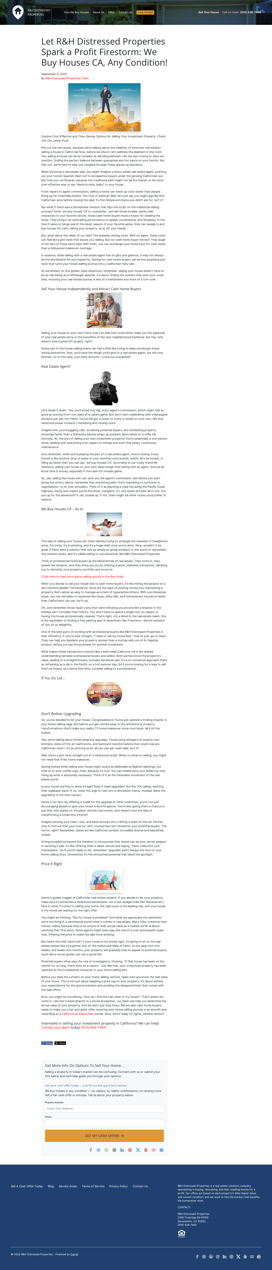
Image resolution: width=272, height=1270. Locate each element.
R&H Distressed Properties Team (67, 78)
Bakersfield (86, 1013)
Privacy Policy (118, 1186)
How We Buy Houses (76, 12)
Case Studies (145, 12)
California (68, 1013)
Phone (48, 1116)
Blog (51, 1186)
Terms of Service (93, 1186)
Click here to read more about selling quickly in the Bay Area (82, 576)
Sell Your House (208, 12)
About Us (98, 12)
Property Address (54, 1102)
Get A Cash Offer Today (27, 1186)
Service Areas (68, 1186)
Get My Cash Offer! (102, 1136)
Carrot (74, 1254)
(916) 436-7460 (250, 12)
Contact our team (55, 1027)
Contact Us (125, 12)
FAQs (111, 12)
